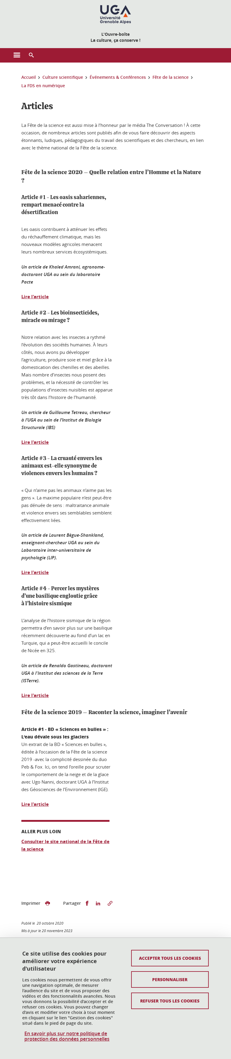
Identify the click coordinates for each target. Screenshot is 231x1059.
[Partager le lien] (110, 903)
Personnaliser (169, 979)
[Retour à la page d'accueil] (115, 14)
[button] (31, 55)
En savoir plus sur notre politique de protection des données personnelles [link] (66, 1036)
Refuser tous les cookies (169, 1001)
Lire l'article (35, 296)
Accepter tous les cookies (170, 958)
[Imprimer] (47, 903)
